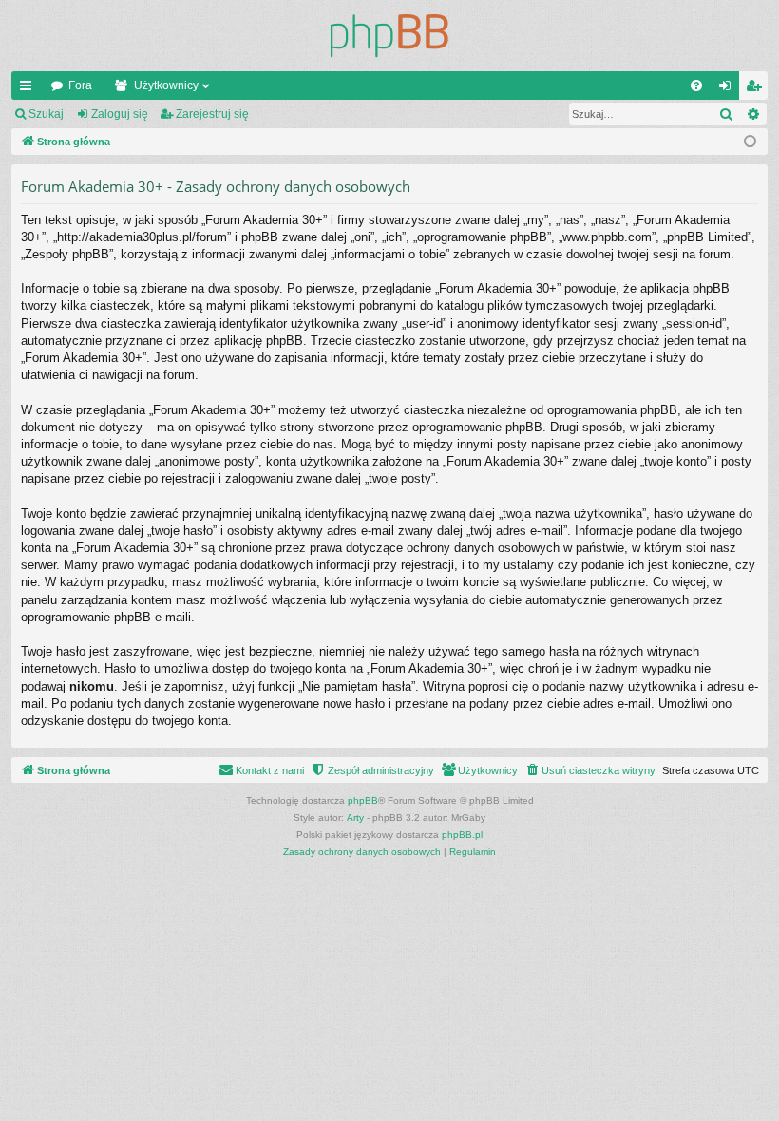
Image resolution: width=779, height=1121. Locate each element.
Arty (355, 817)
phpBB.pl (462, 834)
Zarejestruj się (212, 114)
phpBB (363, 800)
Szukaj (46, 114)
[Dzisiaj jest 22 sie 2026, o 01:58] (750, 142)
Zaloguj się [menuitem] (728, 89)
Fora (80, 85)
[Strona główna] (389, 35)
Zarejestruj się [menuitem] (757, 89)
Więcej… (29, 89)
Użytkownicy (166, 85)
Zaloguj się (119, 114)
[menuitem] (696, 85)
